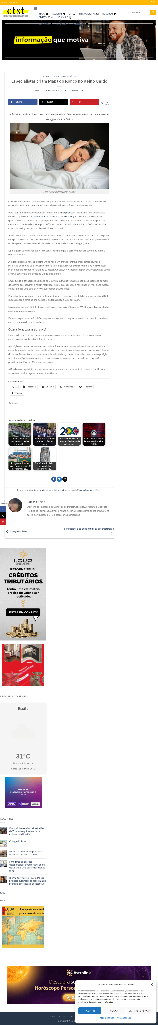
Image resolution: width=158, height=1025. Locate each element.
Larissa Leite (77, 90)
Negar (114, 1010)
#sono (92, 490)
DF (70, 14)
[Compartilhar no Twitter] (59, 479)
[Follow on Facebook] (151, 2)
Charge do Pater (18, 531)
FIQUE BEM (107, 14)
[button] (151, 984)
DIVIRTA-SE (44, 17)
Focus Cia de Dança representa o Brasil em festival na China (26, 853)
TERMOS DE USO (107, 1018)
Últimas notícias (67, 76)
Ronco (98, 490)
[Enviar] (153, 12)
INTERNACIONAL (87, 14)
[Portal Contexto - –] (15, 12)
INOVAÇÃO (75, 20)
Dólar (3, 893)
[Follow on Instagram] (154, 2)
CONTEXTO (79, 24)
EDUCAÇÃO (57, 20)
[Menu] (35, 8)
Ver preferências (140, 1010)
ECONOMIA (44, 24)
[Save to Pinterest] (3, 522)
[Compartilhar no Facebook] (53, 479)
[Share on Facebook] (3, 509)
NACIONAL (57, 14)
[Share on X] (3, 515)
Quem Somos (74, 1016)
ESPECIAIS (61, 24)
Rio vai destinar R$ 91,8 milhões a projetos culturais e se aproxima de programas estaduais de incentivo (27, 880)
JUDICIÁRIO (62, 17)
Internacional (50, 76)
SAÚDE (42, 20)
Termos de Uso (57, 1016)
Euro (2, 900)
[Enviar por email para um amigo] (64, 479)
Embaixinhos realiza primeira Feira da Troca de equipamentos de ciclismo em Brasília (27, 831)
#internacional (83, 490)
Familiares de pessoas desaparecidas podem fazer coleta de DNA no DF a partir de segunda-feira (27, 866)
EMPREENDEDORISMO (98, 20)
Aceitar (90, 1010)
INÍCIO (42, 14)
